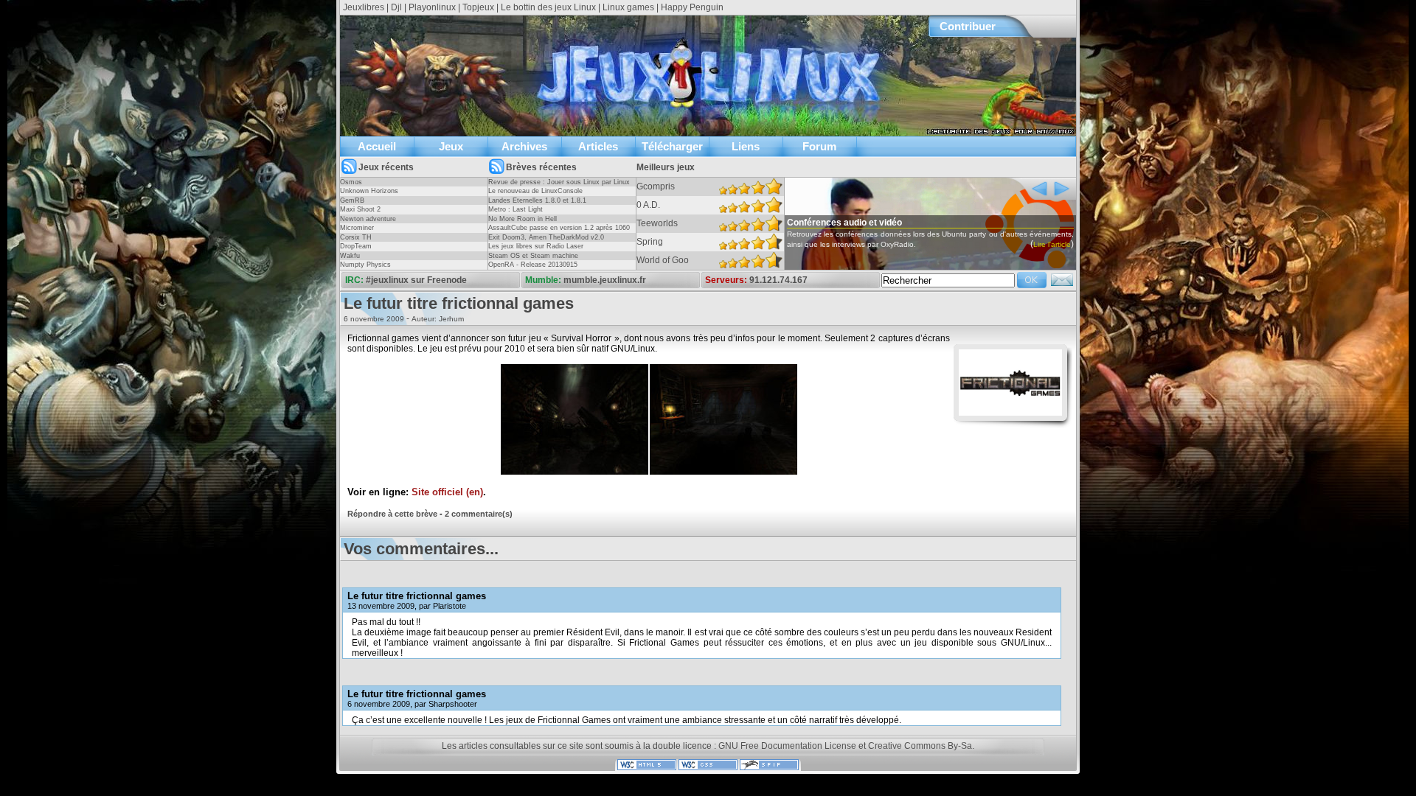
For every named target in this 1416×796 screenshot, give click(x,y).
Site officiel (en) (447, 492)
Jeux (451, 146)
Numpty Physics (365, 264)
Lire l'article (1052, 244)
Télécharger (672, 146)
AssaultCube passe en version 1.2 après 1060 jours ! (559, 232)
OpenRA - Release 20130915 (532, 264)
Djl (396, 7)
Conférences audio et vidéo (844, 222)
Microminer (357, 227)
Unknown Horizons (369, 191)
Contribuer (968, 26)
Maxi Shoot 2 (360, 209)
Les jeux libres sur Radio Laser (535, 246)
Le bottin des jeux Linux (548, 7)
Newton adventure (368, 219)
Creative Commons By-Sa (920, 746)
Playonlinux (432, 7)
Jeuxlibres (363, 7)
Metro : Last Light (515, 209)
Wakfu (350, 255)
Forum (819, 146)
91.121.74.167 (778, 280)
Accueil (377, 146)
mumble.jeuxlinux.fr (604, 280)
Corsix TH (356, 237)
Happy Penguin (692, 7)
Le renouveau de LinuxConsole (535, 191)
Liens (746, 146)
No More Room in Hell (522, 219)
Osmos (351, 182)
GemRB (352, 200)
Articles (598, 146)
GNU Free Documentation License (787, 746)
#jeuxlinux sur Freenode (416, 280)
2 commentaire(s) (479, 513)
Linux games (628, 7)
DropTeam (356, 246)
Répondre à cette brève (392, 513)
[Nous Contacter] (1062, 284)
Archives (524, 146)
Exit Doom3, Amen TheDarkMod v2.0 (546, 237)
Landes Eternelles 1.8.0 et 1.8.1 (537, 200)
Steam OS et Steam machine (533, 255)
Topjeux (478, 7)
